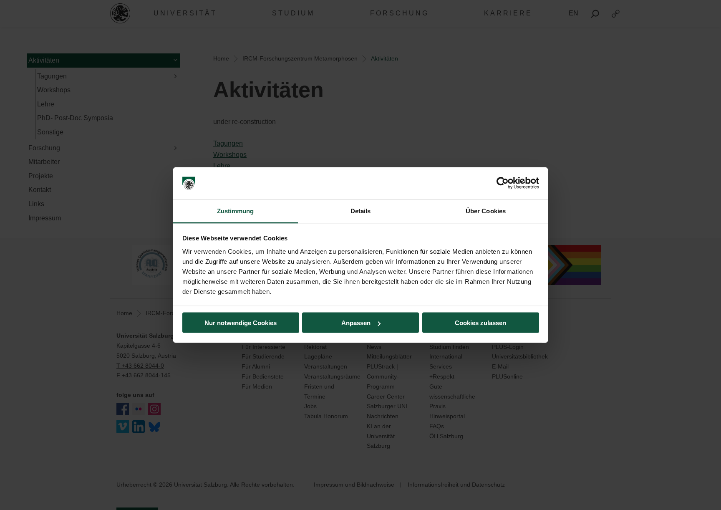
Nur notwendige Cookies (240, 322)
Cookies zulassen (480, 322)
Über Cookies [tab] (486, 210)
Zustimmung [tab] (235, 210)
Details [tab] (360, 210)
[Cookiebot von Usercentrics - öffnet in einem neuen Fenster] (502, 183)
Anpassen (356, 322)
